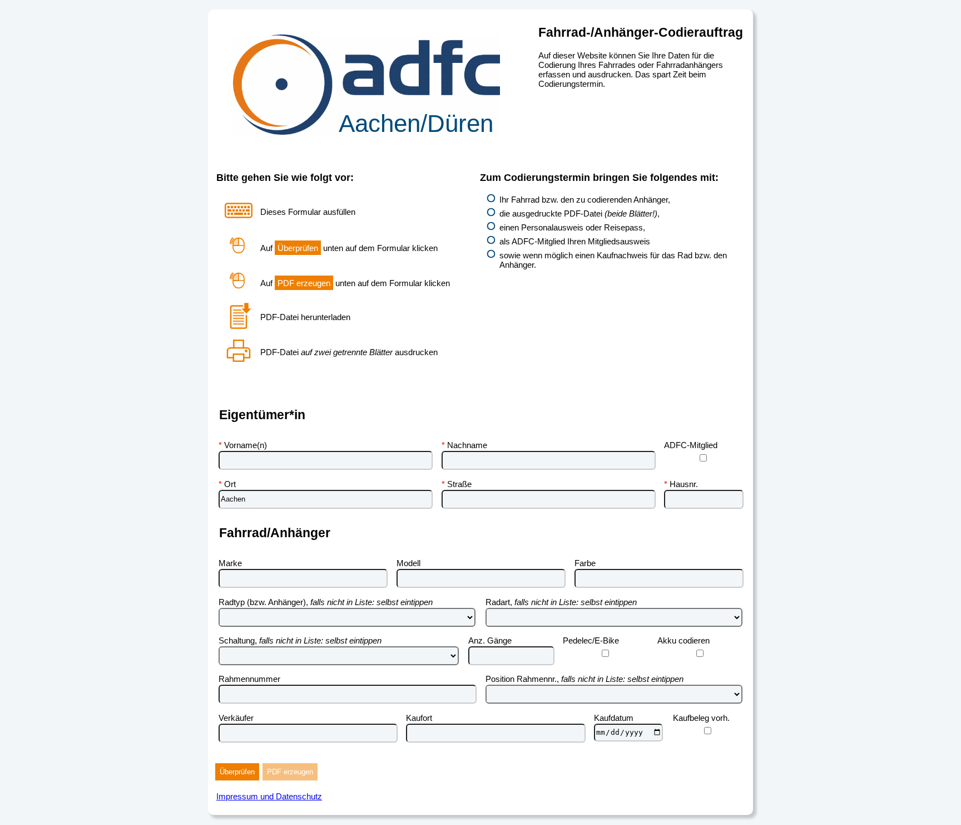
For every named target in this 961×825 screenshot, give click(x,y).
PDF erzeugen (290, 772)
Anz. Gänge (490, 640)
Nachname (467, 445)
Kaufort (419, 718)
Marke (230, 563)
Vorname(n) (245, 445)
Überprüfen (237, 772)
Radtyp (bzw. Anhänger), (326, 602)
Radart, (561, 602)
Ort (230, 484)
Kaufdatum (613, 718)
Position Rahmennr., (584, 679)
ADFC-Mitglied (690, 445)
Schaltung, (300, 640)
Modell (408, 563)
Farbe (585, 563)
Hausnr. (684, 484)
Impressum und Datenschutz (269, 796)
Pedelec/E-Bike (591, 640)
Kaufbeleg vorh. (701, 718)
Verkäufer (236, 718)
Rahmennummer (249, 679)
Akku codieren (683, 640)
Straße (459, 484)
